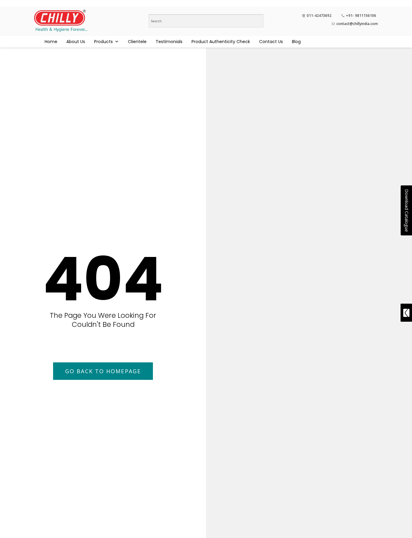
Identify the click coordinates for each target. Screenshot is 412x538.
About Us (75, 42)
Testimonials (169, 42)
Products (103, 42)
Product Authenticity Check (221, 42)
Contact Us (271, 42)
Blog (296, 42)
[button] (103, 371)
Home (51, 42)
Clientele (137, 42)
